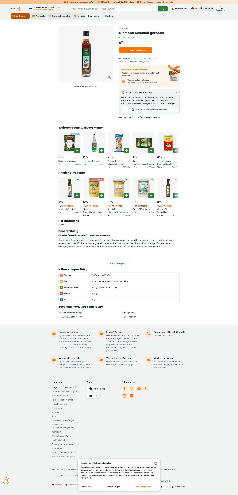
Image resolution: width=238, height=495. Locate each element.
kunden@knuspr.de (69, 358)
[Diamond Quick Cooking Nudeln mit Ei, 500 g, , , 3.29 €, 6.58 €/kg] (168, 143)
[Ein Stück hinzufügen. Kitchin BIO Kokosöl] (151, 195)
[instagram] (131, 388)
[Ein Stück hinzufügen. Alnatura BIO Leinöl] (77, 195)
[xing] (131, 396)
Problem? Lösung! (68, 332)
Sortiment (20, 16)
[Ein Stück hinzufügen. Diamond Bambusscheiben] (151, 150)
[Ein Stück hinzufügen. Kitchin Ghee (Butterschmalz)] (101, 195)
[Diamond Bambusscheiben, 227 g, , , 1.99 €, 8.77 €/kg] (143, 143)
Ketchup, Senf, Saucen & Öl (128, 117)
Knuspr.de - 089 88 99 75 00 (169, 332)
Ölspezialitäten (153, 117)
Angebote (40, 16)
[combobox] (114, 8)
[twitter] (146, 388)
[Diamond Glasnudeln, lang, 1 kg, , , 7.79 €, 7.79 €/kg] (119, 143)
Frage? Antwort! (115, 332)
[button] (206, 8)
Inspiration (93, 16)
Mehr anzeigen (168, 103)
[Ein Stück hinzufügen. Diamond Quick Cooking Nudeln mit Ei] (175, 150)
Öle (141, 117)
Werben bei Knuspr (164, 358)
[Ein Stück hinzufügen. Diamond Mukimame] (77, 150)
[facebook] (124, 388)
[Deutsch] (193, 8)
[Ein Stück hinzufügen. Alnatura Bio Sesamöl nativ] (175, 195)
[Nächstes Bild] (174, 142)
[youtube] (139, 388)
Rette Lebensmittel (61, 16)
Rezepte (81, 16)
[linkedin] (124, 396)
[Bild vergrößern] (109, 77)
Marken (109, 16)
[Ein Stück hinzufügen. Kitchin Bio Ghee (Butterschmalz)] (126, 195)
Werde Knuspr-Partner (118, 358)
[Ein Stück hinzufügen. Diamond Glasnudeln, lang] (126, 150)
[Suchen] (163, 8)
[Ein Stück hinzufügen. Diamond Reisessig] (101, 150)
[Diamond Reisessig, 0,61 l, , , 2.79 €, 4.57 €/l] (94, 143)
